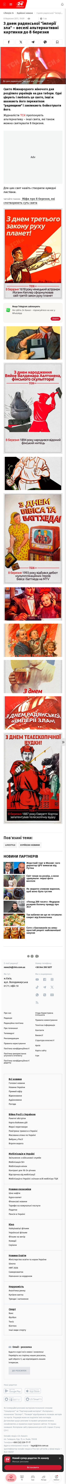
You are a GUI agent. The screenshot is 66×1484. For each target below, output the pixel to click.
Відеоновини (15, 1095)
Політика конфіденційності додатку (16, 1062)
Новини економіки (20, 1189)
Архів (37, 1046)
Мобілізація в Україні (22, 1153)
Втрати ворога (16, 1143)
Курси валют (15, 1197)
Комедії (12, 1241)
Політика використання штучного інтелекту (15, 1055)
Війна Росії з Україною (22, 1114)
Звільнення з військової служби (25, 1157)
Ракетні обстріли (17, 1118)
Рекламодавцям (11, 1039)
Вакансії (39, 1035)
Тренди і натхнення (18, 1299)
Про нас (7, 1013)
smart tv (13, 1399)
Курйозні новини (25, 13)
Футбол (12, 1317)
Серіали (13, 1245)
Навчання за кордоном (20, 1276)
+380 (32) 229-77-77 (22, 1442)
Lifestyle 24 (9, 13)
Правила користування (15, 1044)
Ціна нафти (14, 1193)
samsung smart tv (34, 1399)
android (13, 1391)
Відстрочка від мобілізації (22, 1174)
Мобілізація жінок (18, 1166)
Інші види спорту (17, 1330)
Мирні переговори (18, 1126)
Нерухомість (16, 1286)
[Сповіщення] (62, 4)
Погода (12, 1104)
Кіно (11, 1224)
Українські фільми (18, 1232)
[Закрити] (60, 1458)
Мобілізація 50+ (17, 1162)
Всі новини (15, 1079)
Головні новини (17, 1083)
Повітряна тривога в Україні (23, 1131)
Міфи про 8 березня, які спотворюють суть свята (29, 201)
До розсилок (19, 1370)
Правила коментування (46, 1020)
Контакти (39, 1030)
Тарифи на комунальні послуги (24, 1205)
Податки (13, 1210)
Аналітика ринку (17, 1290)
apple (34, 1391)
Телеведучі (9, 1033)
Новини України (17, 1087)
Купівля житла (16, 1294)
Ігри (37, 1056)
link (37, 979)
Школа (12, 1263)
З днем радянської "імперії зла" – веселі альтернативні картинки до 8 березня (49, 13)
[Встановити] (33, 1463)
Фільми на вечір (17, 1236)
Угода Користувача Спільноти (44, 1014)
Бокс (11, 1313)
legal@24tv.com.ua (39, 1445)
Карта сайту (40, 1051)
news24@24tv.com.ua (14, 967)
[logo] (20, 4)
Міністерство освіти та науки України (27, 1259)
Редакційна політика (13, 1023)
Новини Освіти (17, 1255)
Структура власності (44, 1041)
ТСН (22, 115)
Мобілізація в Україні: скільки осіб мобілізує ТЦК (33, 1178)
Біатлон (13, 1325)
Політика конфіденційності (16, 1049)
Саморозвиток (16, 1272)
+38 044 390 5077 (43, 967)
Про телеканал (11, 1028)
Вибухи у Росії (16, 1139)
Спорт (12, 1309)
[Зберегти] (57, 42)
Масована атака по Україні (22, 1135)
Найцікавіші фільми (19, 1228)
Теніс (11, 1321)
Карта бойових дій (18, 1122)
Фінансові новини (18, 1201)
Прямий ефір (15, 1091)
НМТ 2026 (13, 1268)
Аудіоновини (15, 1099)
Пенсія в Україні (17, 1214)
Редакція (8, 1018)
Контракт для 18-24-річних (22, 1170)
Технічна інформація (45, 1025)
